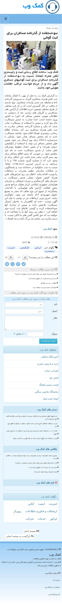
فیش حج (54, 377)
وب (39, 95)
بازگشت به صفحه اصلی (18, 536)
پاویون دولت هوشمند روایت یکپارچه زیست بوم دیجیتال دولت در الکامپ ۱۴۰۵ (31, 457)
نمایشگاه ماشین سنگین (46, 391)
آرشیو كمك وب (54, 594)
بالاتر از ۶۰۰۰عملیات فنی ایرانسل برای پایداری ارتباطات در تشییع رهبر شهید (31, 432)
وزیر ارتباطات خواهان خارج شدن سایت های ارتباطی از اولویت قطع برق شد (32, 425)
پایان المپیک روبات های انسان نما (45, 471)
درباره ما (56, 580)
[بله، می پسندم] (25, 257)
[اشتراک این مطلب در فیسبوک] (18, 264)
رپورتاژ (17, 511)
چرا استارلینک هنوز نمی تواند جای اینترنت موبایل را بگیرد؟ (36, 274)
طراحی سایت (51, 370)
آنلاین (31, 503)
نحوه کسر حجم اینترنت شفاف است (45, 287)
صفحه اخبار (30, 531)
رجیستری (49, 251)
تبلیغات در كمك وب (52, 587)
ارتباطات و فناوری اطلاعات (41, 511)
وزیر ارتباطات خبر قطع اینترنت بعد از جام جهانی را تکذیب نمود (35, 438)
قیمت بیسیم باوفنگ (48, 384)
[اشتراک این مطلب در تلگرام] (23, 264)
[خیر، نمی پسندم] (11, 257)
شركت (30, 518)
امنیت (41, 503)
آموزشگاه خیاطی (49, 356)
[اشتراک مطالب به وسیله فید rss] (7, 264)
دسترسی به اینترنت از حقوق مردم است (42, 278)
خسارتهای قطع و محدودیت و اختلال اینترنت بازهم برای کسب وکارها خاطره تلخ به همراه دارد (31, 417)
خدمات (42, 518)
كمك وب (33, 5)
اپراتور (38, 247)
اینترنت (11, 247)
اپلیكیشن (24, 247)
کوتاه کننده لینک (50, 398)
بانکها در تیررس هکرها (49, 283)
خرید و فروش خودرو (47, 363)
